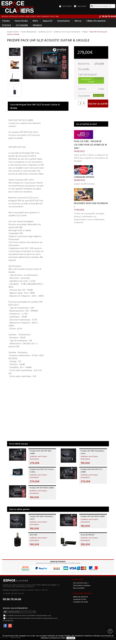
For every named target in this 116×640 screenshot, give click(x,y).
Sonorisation (63, 20)
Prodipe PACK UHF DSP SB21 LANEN (40, 452)
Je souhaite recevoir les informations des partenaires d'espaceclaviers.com (31, 618)
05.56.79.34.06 (12, 599)
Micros (78, 20)
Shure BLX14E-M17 (87, 534)
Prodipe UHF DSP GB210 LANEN (42, 487)
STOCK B (6, 25)
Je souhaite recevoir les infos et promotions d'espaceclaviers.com (28, 615)
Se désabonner (8, 620)
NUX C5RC (33, 534)
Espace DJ (47, 20)
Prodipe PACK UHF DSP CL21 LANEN (91, 470)
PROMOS (37, 25)
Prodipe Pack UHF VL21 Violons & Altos (42, 470)
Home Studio (21, 20)
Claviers (6, 20)
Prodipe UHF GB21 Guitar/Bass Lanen (92, 452)
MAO (35, 20)
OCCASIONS (22, 25)
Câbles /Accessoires (96, 20)
